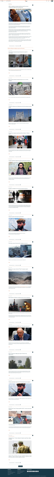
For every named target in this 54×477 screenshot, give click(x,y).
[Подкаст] (38, 471)
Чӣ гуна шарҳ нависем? (10, 473)
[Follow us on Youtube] (30, 471)
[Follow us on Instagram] (32, 471)
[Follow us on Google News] (27, 471)
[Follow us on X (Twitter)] (33, 471)
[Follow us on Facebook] (29, 471)
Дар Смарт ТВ (18, 473)
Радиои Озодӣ (10, 4)
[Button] (11, 75)
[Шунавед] (50, 1)
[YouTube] (48, 1)
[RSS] (36, 471)
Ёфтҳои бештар (20, 466)
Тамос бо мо (9, 474)
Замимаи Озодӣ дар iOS (20, 472)
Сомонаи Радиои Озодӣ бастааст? (11, 472)
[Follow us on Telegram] (35, 471)
